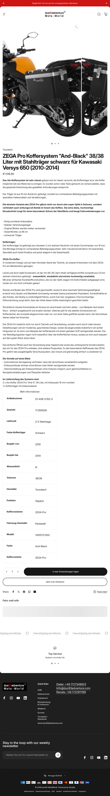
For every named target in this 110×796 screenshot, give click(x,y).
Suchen (41, 712)
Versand (58, 791)
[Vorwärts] (106, 3)
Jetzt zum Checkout (55, 582)
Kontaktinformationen (70, 791)
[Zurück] (4, 3)
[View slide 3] (58, 663)
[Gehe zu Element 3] (58, 143)
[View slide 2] (55, 663)
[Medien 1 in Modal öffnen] (76, 26)
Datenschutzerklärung (43, 791)
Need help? (102, 592)
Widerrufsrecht (29, 791)
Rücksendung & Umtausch (44, 703)
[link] (71, 692)
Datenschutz (43, 694)
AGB (40, 690)
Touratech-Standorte (43, 718)
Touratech (8, 149)
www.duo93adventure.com (50, 723)
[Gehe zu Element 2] (55, 143)
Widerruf (41, 708)
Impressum (43, 698)
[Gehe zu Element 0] (51, 143)
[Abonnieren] (58, 755)
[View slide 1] (51, 663)
